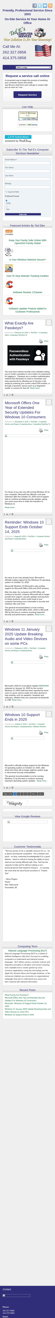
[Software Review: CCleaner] (27, 285)
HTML (8, 203)
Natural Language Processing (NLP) (27, 950)
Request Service (27, 95)
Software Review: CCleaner (27, 292)
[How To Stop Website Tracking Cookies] (27, 268)
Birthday (8, 184)
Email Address (11, 160)
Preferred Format (12, 196)
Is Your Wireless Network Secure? (27, 259)
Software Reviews (39, 727)
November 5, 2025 (21, 422)
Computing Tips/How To (18, 335)
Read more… (35, 388)
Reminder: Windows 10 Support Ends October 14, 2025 (24, 527)
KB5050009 (44, 686)
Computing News (25, 424)
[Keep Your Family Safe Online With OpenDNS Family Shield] (27, 232)
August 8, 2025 (20, 536)
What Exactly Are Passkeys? (17, 995)
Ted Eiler (34, 333)
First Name (9, 168)
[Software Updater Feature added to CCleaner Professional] (27, 301)
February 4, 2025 (21, 648)
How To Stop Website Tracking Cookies (28, 276)
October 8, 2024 (20, 724)
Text (7, 209)
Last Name (9, 176)
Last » (41, 794)
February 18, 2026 (21, 333)
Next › (34, 794)
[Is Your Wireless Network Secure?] (27, 252)
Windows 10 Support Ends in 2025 (19, 1015)
